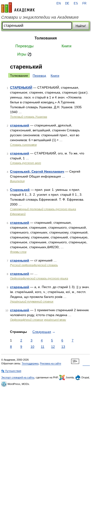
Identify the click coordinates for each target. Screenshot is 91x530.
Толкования (46, 38)
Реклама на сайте (50, 363)
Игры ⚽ (24, 54)
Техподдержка (30, 363)
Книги (66, 46)
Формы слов (18, 252)
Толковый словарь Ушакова (28, 117)
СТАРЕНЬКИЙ (21, 87)
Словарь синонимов (23, 144)
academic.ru (18, 7)
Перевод (39, 75)
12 (53, 347)
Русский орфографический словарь (34, 265)
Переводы (24, 46)
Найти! (81, 26)
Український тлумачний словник (31, 301)
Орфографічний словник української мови (38, 319)
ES (76, 3)
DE (67, 3)
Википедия (17, 181)
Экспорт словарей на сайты (17, 377)
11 (42, 347)
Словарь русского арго (25, 163)
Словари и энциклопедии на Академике (40, 17)
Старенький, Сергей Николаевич (37, 171)
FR (84, 3)
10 (32, 347)
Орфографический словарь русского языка (39, 278)
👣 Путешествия (11, 371)
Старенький (20, 190)
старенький (19, 125)
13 (63, 347)
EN (58, 3)
